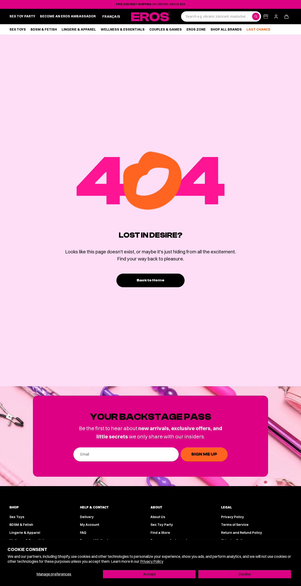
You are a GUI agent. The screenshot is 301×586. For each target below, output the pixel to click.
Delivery (87, 517)
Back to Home (150, 280)
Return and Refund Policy (241, 533)
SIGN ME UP (204, 454)
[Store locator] (266, 16)
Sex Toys (16, 517)
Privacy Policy (151, 561)
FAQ (83, 533)
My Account (89, 525)
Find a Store (160, 533)
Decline (244, 574)
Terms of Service (235, 525)
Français (111, 16)
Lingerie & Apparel (24, 533)
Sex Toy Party (161, 525)
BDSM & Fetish (21, 525)
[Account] (276, 16)
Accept (149, 574)
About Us (157, 517)
